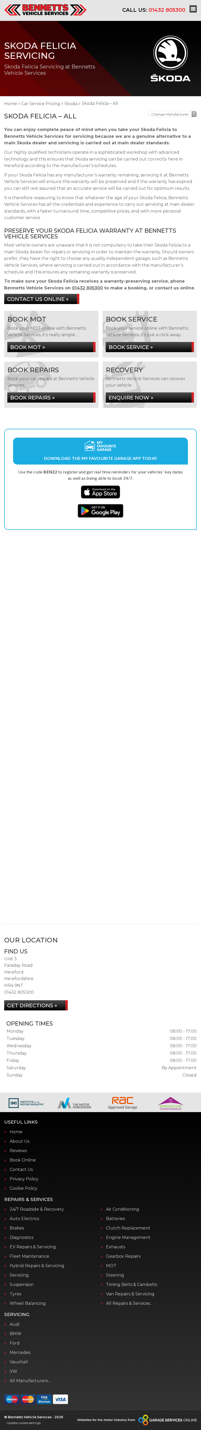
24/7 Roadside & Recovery (37, 1209)
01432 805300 (153, 10)
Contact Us (21, 1170)
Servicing (19, 1275)
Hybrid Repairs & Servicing (37, 1266)
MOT (111, 1266)
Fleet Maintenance (29, 1256)
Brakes (17, 1228)
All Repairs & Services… (129, 1303)
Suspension (22, 1285)
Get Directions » (32, 1005)
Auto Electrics (24, 1219)
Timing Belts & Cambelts (131, 1285)
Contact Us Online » (38, 299)
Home (16, 1132)
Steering (115, 1275)
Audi (14, 1324)
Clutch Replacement (128, 1228)
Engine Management (128, 1237)
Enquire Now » (131, 397)
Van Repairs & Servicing (130, 1294)
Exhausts (115, 1247)
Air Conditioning (122, 1209)
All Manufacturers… (30, 1381)
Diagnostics (21, 1237)
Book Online (23, 1160)
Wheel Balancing (28, 1303)
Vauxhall (19, 1362)
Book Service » (131, 347)
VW (13, 1371)
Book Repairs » (32, 397)
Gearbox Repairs (123, 1256)
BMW (15, 1334)
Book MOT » (27, 347)
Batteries (115, 1219)
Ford (15, 1343)
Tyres (15, 1294)
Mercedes (20, 1353)
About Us (19, 1141)
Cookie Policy (23, 1188)
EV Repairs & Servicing (33, 1247)
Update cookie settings (24, 1423)
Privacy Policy (24, 1179)
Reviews (18, 1151)
